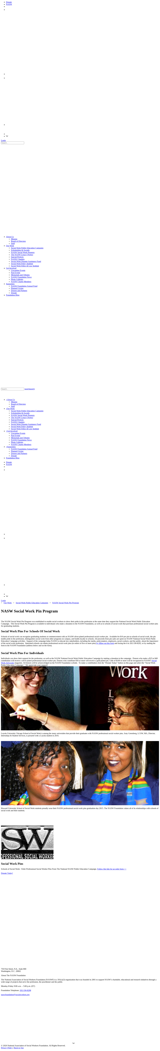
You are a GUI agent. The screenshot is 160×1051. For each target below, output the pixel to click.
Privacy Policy (7, 1048)
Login (3, 140)
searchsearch (30, 389)
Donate (9, 2)
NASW (9, 4)
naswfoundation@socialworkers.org (15, 995)
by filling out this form (105, 643)
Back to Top (19, 1048)
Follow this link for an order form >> (111, 869)
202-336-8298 (25, 990)
